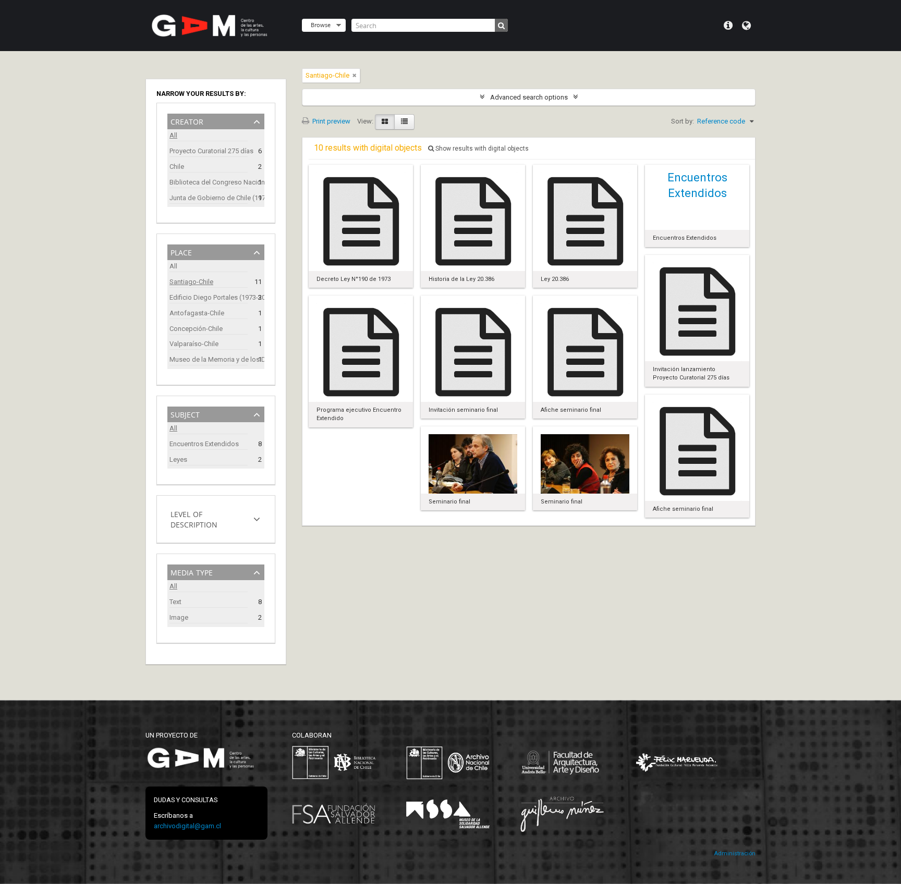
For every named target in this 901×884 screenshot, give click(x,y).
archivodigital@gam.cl (187, 826)
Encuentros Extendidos (204, 444)
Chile (176, 166)
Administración (735, 853)
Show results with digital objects (481, 148)
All (173, 135)
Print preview (330, 121)
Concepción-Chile (196, 329)
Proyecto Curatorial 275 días (208, 151)
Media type (192, 571)
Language (746, 26)
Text (175, 602)
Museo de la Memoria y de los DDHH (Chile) (208, 359)
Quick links (728, 26)
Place (181, 251)
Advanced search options (529, 97)
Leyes (178, 459)
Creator (187, 121)
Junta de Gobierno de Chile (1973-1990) (208, 198)
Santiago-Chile (191, 282)
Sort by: (682, 121)
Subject (185, 414)
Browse (321, 25)
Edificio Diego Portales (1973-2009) (208, 297)
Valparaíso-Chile (193, 344)
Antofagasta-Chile (196, 313)
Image (178, 617)
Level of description (194, 518)
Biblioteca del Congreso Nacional (208, 182)
